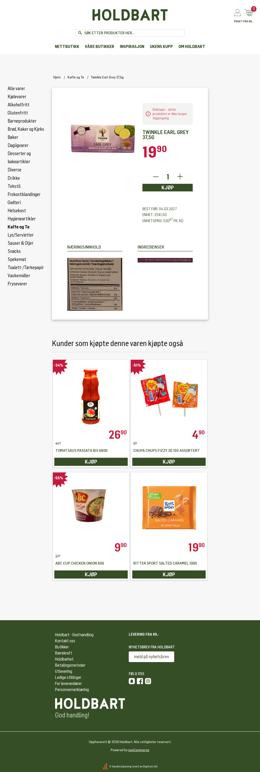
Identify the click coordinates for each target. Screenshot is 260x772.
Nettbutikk (67, 46)
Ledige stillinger (68, 677)
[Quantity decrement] (155, 177)
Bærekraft (63, 653)
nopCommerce (138, 750)
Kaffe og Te (18, 227)
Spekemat (17, 259)
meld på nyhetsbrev (151, 657)
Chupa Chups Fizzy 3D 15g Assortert (166, 451)
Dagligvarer (18, 145)
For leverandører (68, 683)
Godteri (14, 202)
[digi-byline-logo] (106, 766)
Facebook (140, 681)
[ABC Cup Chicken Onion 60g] (91, 507)
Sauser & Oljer (21, 243)
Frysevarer (17, 284)
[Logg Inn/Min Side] (237, 13)
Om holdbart (191, 46)
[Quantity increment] (180, 176)
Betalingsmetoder (70, 665)
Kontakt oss (65, 640)
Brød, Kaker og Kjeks (26, 129)
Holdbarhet (64, 659)
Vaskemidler (19, 275)
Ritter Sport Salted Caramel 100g (165, 563)
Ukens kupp (161, 46)
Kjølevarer (17, 97)
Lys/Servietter (21, 235)
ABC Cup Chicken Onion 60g (79, 563)
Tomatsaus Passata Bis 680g (81, 451)
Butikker (62, 647)
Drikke (14, 178)
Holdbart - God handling (74, 634)
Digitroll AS (150, 766)
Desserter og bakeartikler (19, 158)
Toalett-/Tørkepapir (26, 267)
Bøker (13, 137)
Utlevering (63, 671)
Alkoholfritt (18, 105)
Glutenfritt (18, 113)
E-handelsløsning (120, 766)
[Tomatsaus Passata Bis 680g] (91, 394)
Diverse (14, 170)
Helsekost (17, 210)
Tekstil (14, 186)
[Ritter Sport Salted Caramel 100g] (169, 507)
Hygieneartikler (22, 219)
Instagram (148, 681)
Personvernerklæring (72, 689)
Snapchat (132, 681)
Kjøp (167, 188)
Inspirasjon (132, 46)
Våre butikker (99, 46)
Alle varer (16, 88)
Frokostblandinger (24, 194)
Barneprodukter (22, 121)
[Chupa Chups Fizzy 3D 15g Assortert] (169, 394)
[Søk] (79, 33)
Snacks (14, 251)
